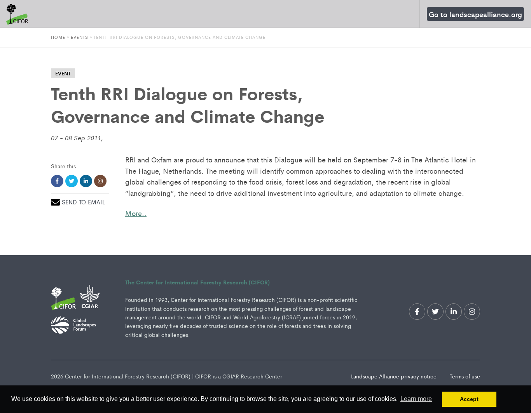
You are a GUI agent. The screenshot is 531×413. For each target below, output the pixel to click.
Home (58, 37)
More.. (136, 213)
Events (80, 37)
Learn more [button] (416, 399)
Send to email (83, 202)
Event (63, 73)
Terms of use (465, 376)
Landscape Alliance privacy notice (394, 376)
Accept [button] (469, 399)
